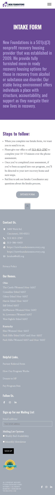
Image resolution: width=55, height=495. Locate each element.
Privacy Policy (10, 266)
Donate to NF (9, 378)
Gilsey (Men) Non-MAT (15, 296)
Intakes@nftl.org (15, 256)
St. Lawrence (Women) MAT (17, 315)
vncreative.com (9, 491)
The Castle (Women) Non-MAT (19, 287)
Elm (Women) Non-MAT (16, 331)
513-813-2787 (39, 150)
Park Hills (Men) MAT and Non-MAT (22, 335)
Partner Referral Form (14, 364)
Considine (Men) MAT (14, 292)
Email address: (10, 419)
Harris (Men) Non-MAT (15, 301)
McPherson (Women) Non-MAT (20, 310)
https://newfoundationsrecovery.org (26, 247)
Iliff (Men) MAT (11, 305)
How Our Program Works (16, 371)
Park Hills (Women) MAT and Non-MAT (24, 340)
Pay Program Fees (11, 386)
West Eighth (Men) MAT (15, 319)
